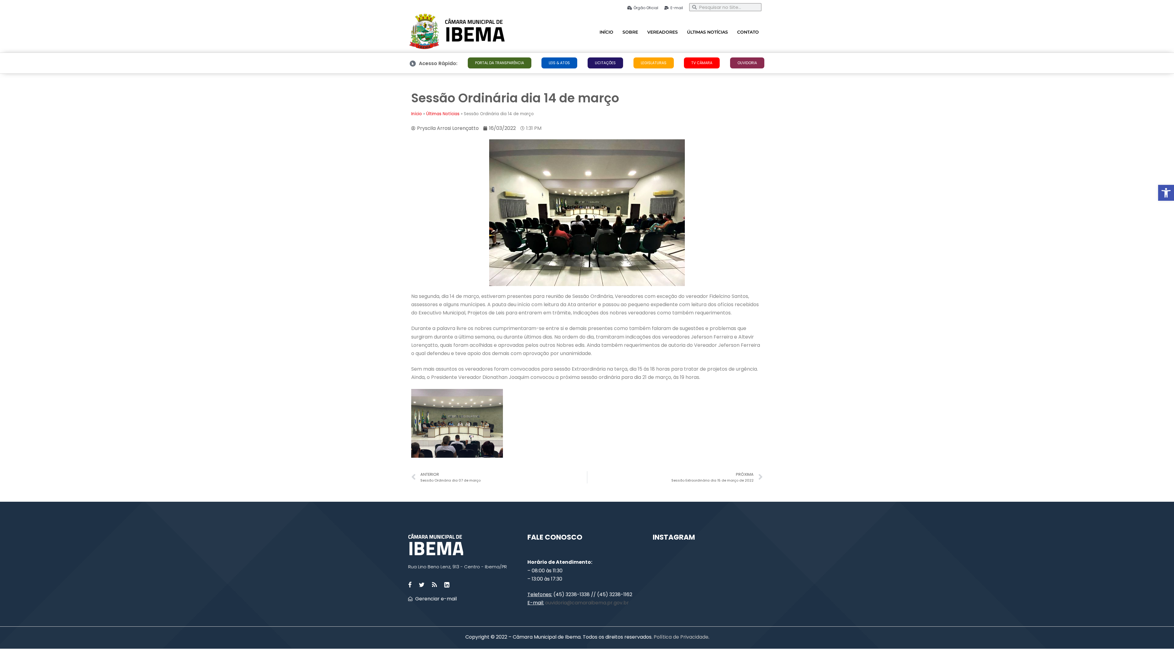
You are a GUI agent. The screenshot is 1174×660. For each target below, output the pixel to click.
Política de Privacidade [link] (680, 636)
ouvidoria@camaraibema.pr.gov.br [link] (587, 602)
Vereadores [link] (662, 32)
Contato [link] (748, 32)
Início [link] (606, 32)
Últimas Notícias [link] (707, 32)
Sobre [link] (630, 32)
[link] (1166, 193)
